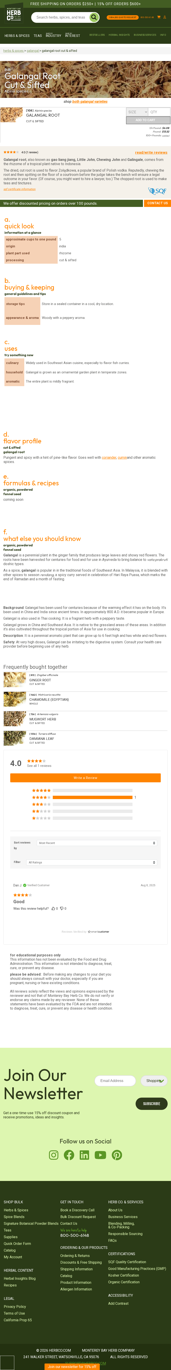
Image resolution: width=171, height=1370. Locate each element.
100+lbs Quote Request (122, 17)
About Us (115, 1210)
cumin (122, 457)
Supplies (11, 1237)
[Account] (164, 17)
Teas (38, 36)
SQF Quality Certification (127, 1262)
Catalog (10, 1250)
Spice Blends (14, 1217)
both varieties (90, 101)
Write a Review (86, 778)
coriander (109, 457)
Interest (72, 35)
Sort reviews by (22, 845)
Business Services (145, 35)
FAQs (112, 1240)
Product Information (75, 1282)
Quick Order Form (17, 1244)
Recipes (10, 1285)
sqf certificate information (20, 189)
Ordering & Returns (75, 1256)
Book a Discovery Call (77, 1210)
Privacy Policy (15, 1307)
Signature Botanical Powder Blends (31, 1223)
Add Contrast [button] (118, 1303)
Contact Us (157, 203)
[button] (85, 797)
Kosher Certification (123, 1275)
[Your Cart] (159, 17)
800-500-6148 (147, 17)
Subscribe (151, 1104)
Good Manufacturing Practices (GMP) (137, 1269)
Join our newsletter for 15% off (72, 1367)
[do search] (94, 17)
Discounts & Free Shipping (81, 1262)
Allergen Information (76, 1289)
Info (163, 35)
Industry (53, 35)
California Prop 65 (18, 1320)
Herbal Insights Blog (20, 1278)
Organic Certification (124, 1282)
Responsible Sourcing (125, 1234)
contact (165, 135)
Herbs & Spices (17, 36)
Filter (17, 862)
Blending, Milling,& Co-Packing (121, 1225)
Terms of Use (14, 1313)
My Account (13, 1257)
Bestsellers (97, 35)
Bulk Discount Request (78, 1217)
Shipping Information (76, 1269)
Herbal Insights (119, 35)
